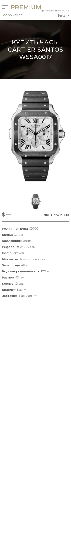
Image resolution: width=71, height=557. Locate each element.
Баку (61, 15)
